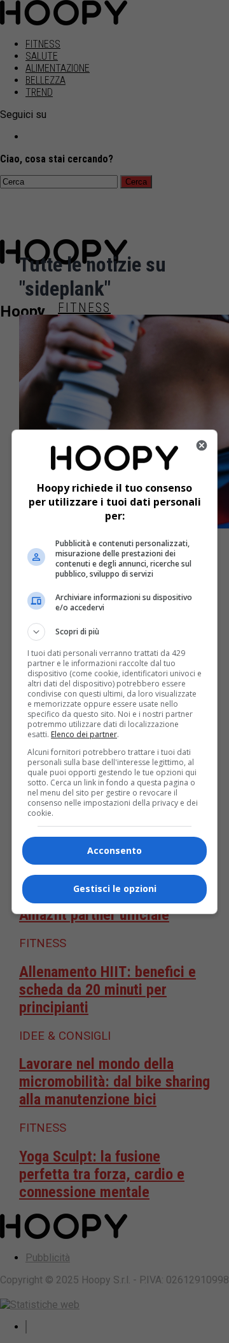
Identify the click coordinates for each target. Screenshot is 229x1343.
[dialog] (114, 671)
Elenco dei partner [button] (84, 734)
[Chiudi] (201, 445)
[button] (114, 632)
